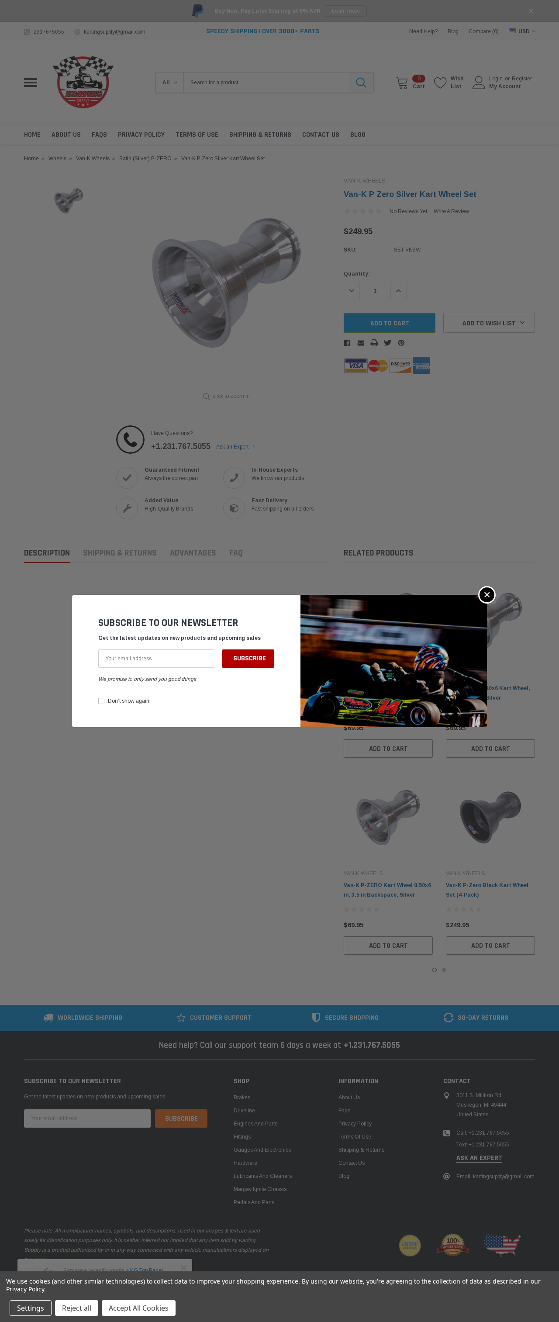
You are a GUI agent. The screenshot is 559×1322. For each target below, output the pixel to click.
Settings (30, 1308)
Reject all (76, 1308)
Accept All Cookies (139, 1308)
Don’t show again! (129, 701)
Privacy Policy (25, 1289)
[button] (487, 595)
